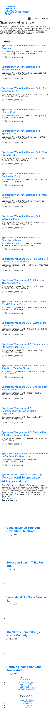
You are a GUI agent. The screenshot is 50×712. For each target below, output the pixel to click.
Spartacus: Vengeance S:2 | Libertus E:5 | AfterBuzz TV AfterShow (25, 367)
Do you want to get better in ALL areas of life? (23, 479)
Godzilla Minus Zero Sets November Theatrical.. (23, 529)
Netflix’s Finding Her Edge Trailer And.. (23, 668)
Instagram (27, 705)
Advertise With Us (27, 684)
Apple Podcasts (27, 700)
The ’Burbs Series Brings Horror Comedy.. (23, 633)
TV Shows (10, 6)
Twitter (27, 707)
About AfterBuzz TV (27, 682)
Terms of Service (27, 688)
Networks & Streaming (17, 12)
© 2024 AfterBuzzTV (27, 689)
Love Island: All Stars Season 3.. (26, 599)
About (8, 14)
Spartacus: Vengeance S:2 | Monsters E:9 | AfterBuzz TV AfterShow (25, 455)
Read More (6, 498)
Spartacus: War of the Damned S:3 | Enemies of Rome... (21, 239)
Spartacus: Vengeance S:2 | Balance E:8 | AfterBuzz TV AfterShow (24, 433)
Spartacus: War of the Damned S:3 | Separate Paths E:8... (21, 68)
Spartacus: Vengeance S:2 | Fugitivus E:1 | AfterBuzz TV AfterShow (25, 260)
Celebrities (11, 8)
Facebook (27, 703)
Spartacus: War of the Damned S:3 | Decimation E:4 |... (21, 175)
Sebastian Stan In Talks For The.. (24, 564)
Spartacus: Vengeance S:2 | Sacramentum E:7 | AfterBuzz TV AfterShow (20, 411)
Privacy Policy (27, 686)
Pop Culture (11, 10)
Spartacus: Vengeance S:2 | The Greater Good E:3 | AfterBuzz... (24, 303)
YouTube (27, 702)
